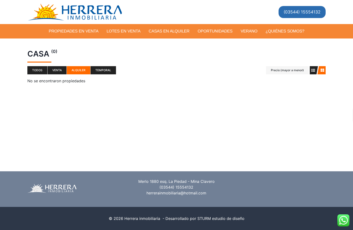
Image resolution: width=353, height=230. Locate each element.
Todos (37, 70)
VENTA (57, 70)
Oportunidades (215, 31)
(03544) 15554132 (302, 11)
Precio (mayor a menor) (287, 70)
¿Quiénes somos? (285, 31)
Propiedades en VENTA (73, 31)
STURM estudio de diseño (220, 218)
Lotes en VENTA (123, 31)
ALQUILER (78, 70)
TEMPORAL (103, 70)
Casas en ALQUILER (169, 31)
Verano (249, 31)
